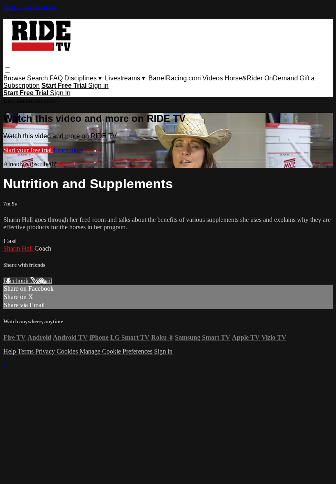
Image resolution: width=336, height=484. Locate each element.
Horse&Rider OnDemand (261, 78)
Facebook (16, 280)
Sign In (60, 92)
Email (44, 280)
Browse (15, 78)
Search (38, 78)
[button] (7, 70)
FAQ (56, 78)
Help (10, 351)
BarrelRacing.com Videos (185, 78)
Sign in (98, 85)
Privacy (46, 351)
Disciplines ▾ (83, 78)
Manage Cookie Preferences (116, 351)
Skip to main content (30, 6)
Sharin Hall (18, 248)
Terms (26, 351)
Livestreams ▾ (125, 78)
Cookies (68, 351)
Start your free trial (28, 149)
